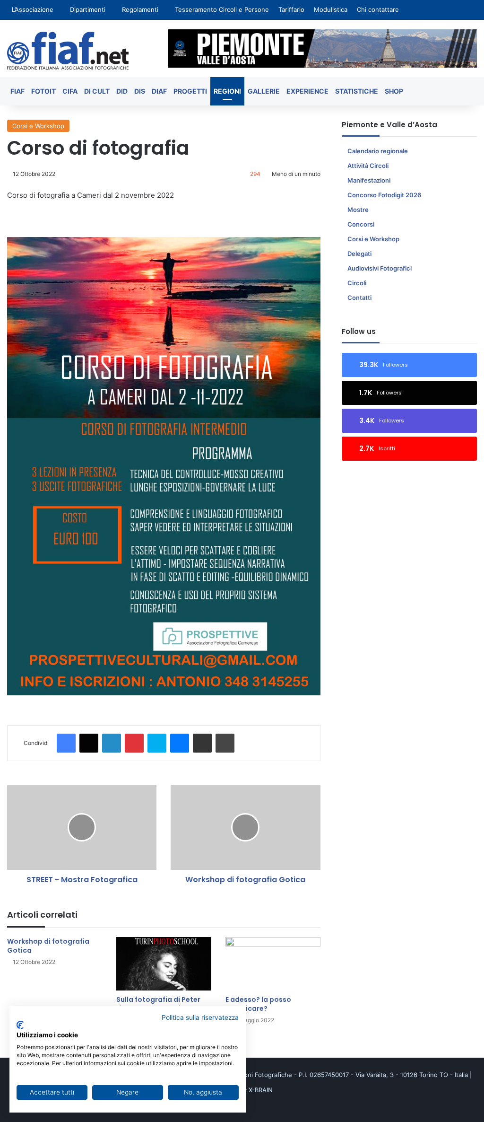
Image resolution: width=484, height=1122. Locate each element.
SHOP (394, 91)
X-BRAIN (261, 1090)
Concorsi (360, 224)
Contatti (359, 297)
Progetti (190, 91)
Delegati (359, 253)
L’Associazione (32, 9)
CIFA (70, 91)
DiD (122, 91)
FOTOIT (43, 91)
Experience (307, 91)
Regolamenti (140, 9)
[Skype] (156, 743)
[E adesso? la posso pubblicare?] (272, 964)
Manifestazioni (368, 180)
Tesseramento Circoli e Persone (222, 9)
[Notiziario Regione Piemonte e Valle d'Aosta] (68, 51)
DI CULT (97, 91)
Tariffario (291, 9)
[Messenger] (179, 743)
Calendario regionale (377, 151)
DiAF (159, 91)
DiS (139, 91)
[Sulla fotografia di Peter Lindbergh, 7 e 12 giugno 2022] (163, 964)
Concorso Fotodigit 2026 (384, 195)
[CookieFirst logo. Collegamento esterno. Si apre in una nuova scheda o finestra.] (20, 1025)
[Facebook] (66, 743)
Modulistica (330, 9)
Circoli (356, 283)
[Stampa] (225, 743)
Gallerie (264, 91)
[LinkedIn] (111, 743)
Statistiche (356, 91)
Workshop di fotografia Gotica (48, 946)
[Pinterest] (134, 743)
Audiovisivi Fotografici (379, 268)
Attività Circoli (368, 165)
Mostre (358, 209)
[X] (88, 743)
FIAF (17, 91)
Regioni (227, 91)
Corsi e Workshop (38, 126)
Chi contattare (378, 9)
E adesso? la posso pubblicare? (258, 1004)
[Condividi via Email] (202, 743)
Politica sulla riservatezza (200, 1017)
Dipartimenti (87, 9)
